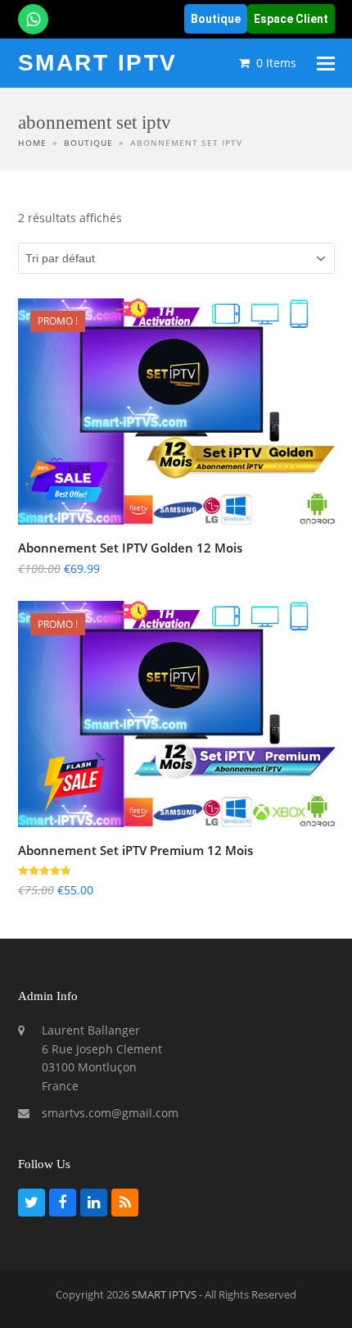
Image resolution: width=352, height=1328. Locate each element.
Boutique (216, 18)
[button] (326, 63)
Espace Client (291, 18)
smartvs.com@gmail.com (110, 1113)
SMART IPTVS (164, 1294)
